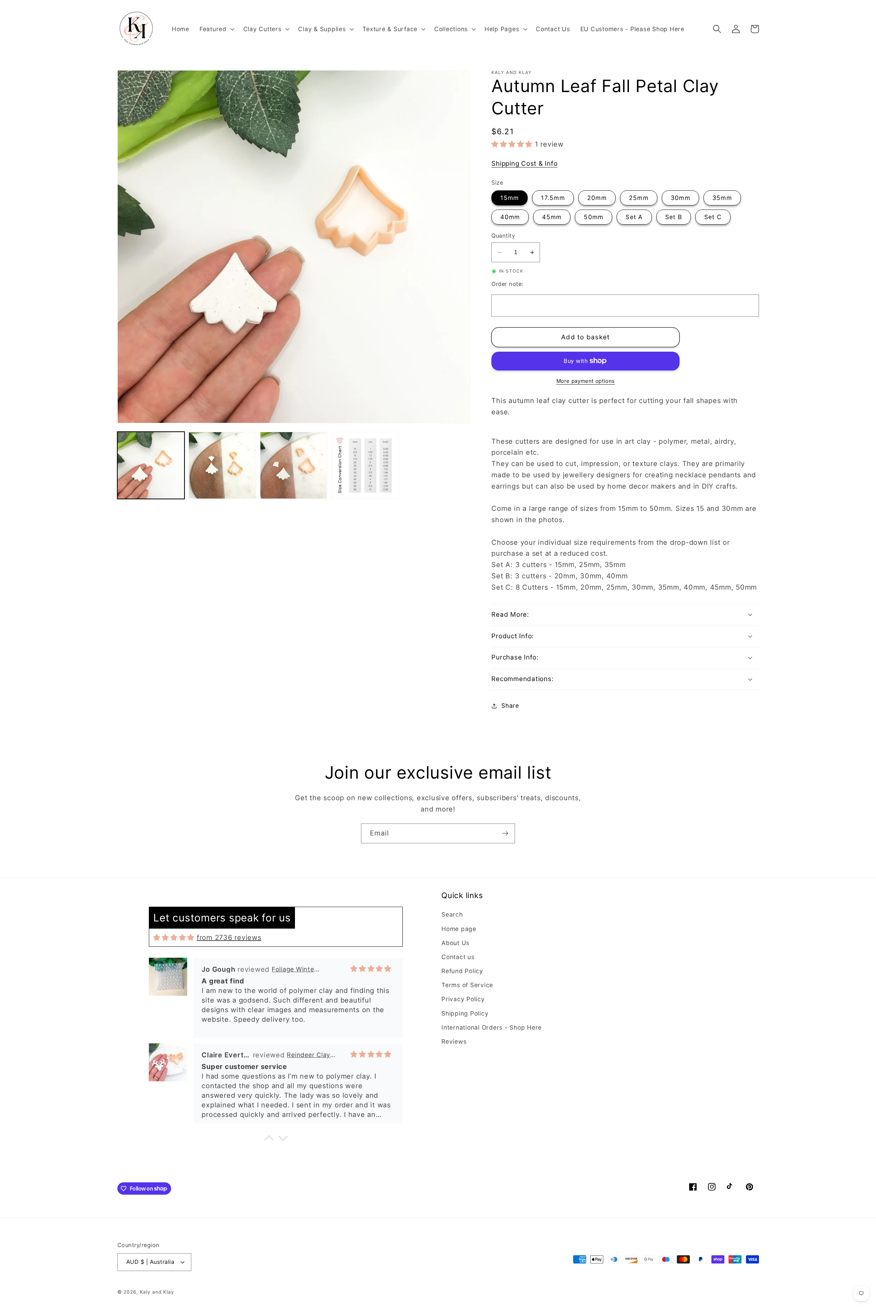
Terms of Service (467, 985)
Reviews (453, 1041)
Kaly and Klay (157, 1292)
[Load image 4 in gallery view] (365, 465)
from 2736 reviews (229, 937)
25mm (638, 197)
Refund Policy (462, 970)
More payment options (585, 381)
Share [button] (510, 705)
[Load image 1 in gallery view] (150, 465)
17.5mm (553, 197)
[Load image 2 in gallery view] (222, 465)
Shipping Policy (464, 1013)
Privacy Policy (463, 999)
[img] (173, 937)
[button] (216, 29)
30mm (680, 197)
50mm (593, 217)
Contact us (458, 956)
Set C (713, 217)
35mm (722, 197)
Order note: (507, 283)
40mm (510, 217)
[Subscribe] (505, 833)
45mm (552, 217)
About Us (455, 942)
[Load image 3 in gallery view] (293, 465)
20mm (597, 197)
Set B (673, 217)
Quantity (503, 235)
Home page (458, 928)
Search (452, 914)
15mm (509, 197)
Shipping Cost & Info (524, 163)
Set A (634, 217)
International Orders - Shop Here (491, 1027)
